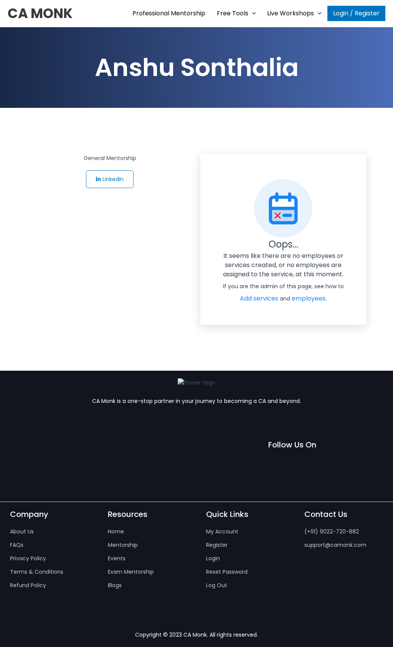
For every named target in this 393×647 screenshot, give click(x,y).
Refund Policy (28, 585)
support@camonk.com (335, 545)
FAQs (16, 545)
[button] (252, 13)
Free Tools (232, 13)
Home (116, 531)
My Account (222, 531)
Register (217, 545)
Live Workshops (290, 13)
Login (213, 558)
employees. (309, 298)
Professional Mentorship (168, 13)
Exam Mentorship (131, 572)
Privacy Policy (28, 558)
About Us (22, 531)
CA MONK (40, 13)
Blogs (115, 585)
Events (116, 558)
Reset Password (227, 572)
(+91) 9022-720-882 (331, 531)
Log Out (216, 585)
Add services (260, 298)
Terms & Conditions (36, 572)
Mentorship (123, 545)
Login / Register (356, 13)
